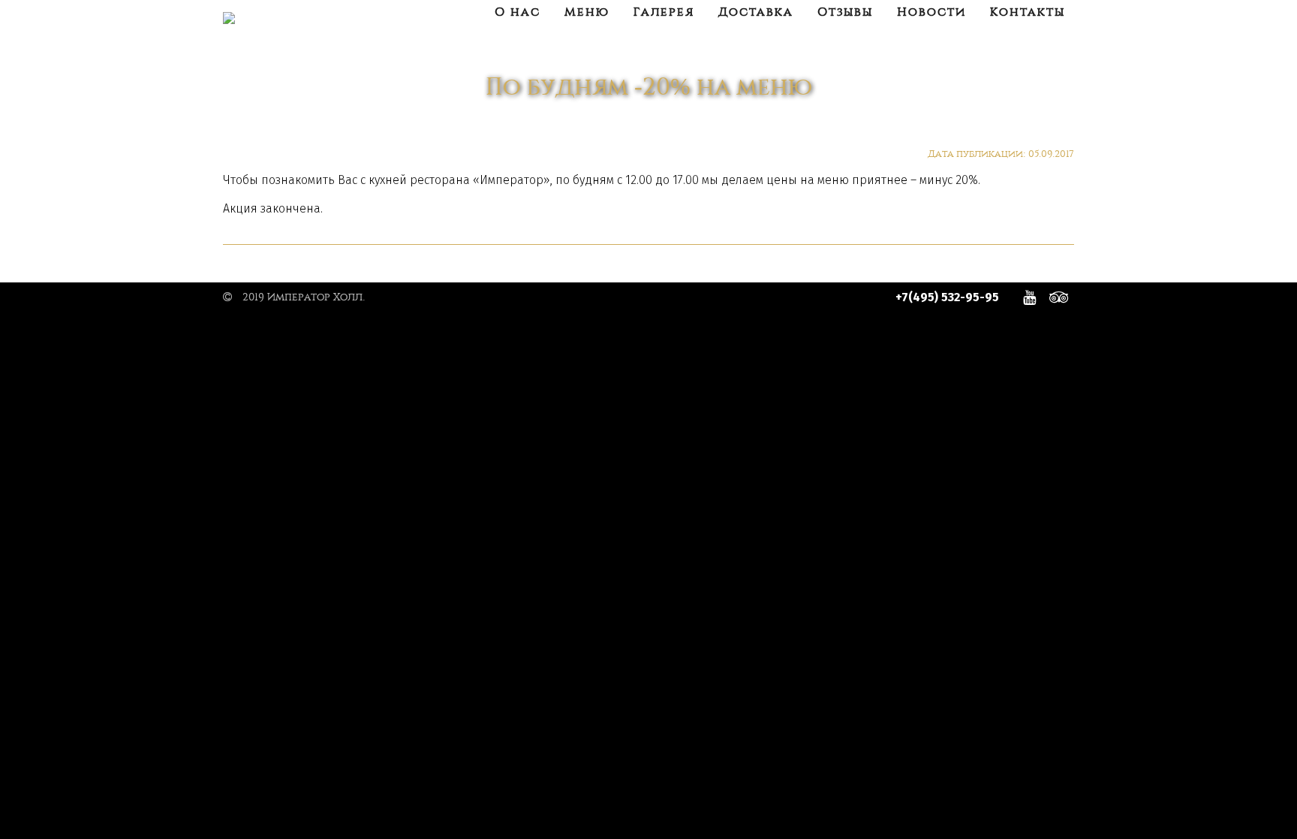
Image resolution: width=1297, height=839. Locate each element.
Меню (586, 12)
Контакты (1027, 12)
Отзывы (845, 12)
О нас (517, 12)
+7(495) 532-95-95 (947, 297)
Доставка (755, 12)
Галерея (663, 12)
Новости (931, 12)
